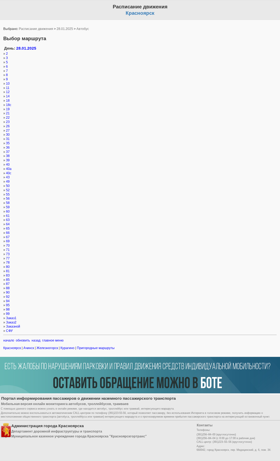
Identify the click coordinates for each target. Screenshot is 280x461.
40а (8, 169)
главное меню (53, 340)
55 (8, 194)
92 (8, 296)
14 (8, 96)
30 (8, 134)
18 (8, 100)
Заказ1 (11, 318)
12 (8, 92)
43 (8, 177)
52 (8, 190)
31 (8, 139)
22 (8, 117)
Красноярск (12, 348)
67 (8, 237)
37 (8, 152)
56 (8, 198)
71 (8, 250)
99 (8, 313)
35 (8, 143)
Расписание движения (36, 29)
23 (8, 122)
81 (8, 271)
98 (8, 309)
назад (36, 340)
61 (8, 215)
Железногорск (47, 348)
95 (8, 305)
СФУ (9, 330)
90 (8, 292)
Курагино (67, 348)
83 (8, 275)
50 (8, 186)
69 (8, 241)
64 (8, 224)
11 (7, 88)
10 (8, 83)
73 (8, 254)
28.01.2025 (65, 29)
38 (8, 156)
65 (8, 228)
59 (8, 207)
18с (8, 105)
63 (8, 220)
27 (8, 130)
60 (8, 211)
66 (8, 232)
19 (8, 109)
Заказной (13, 326)
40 (8, 164)
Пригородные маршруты (95, 348)
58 (8, 203)
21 (8, 113)
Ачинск (29, 348)
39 (8, 160)
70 (8, 245)
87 (8, 284)
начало (8, 340)
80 (8, 267)
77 (8, 258)
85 (8, 279)
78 (8, 262)
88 (8, 288)
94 (8, 301)
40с (8, 173)
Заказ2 (11, 322)
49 (8, 181)
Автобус (82, 29)
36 (8, 147)
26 (8, 126)
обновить (23, 340)
